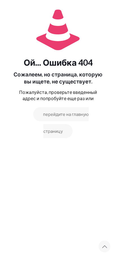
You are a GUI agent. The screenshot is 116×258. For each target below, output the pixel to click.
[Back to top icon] (104, 246)
